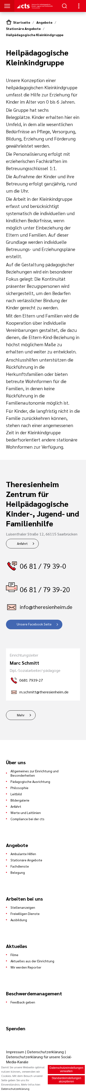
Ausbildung (19, 920)
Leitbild (16, 794)
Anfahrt (22, 543)
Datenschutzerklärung (45, 1051)
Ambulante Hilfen (23, 854)
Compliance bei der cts (27, 819)
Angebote (44, 22)
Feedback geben (23, 1002)
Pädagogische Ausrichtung (30, 781)
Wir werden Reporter (26, 967)
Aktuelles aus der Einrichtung (32, 961)
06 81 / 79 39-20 (45, 589)
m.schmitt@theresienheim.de (44, 691)
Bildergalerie (20, 800)
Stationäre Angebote (23, 28)
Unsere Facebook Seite (34, 624)
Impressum (15, 1051)
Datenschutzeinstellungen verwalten (66, 1069)
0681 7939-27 (31, 680)
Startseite (21, 22)
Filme (14, 955)
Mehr (21, 715)
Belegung (18, 872)
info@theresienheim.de (46, 606)
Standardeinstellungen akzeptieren (66, 1079)
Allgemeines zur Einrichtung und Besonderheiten (35, 773)
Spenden (15, 1028)
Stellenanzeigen (23, 907)
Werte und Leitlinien (26, 812)
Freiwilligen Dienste (25, 913)
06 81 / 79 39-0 (43, 565)
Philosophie (19, 788)
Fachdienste (20, 866)
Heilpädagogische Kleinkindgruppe (34, 35)
